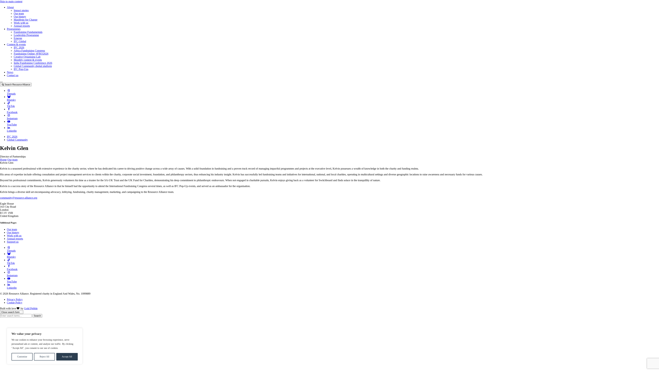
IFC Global (20, 41)
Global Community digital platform (33, 66)
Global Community (17, 139)
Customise (22, 356)
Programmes (13, 28)
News (10, 72)
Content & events (16, 44)
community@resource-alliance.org (18, 197)
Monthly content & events (28, 59)
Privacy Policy (15, 299)
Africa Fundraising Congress (29, 50)
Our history (20, 16)
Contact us (12, 75)
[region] (44, 346)
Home (3, 159)
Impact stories (21, 10)
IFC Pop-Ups (21, 69)
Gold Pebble (31, 308)
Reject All (44, 356)
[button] (1, 82)
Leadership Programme (26, 35)
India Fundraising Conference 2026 (33, 62)
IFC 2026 (19, 47)
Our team (19, 13)
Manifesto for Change (25, 19)
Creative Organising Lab (27, 56)
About (10, 7)
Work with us (21, 22)
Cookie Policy (14, 302)
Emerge (18, 38)
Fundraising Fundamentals (28, 32)
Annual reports (22, 25)
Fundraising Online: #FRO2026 (31, 53)
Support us (13, 241)
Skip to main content (11, 1)
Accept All (67, 356)
